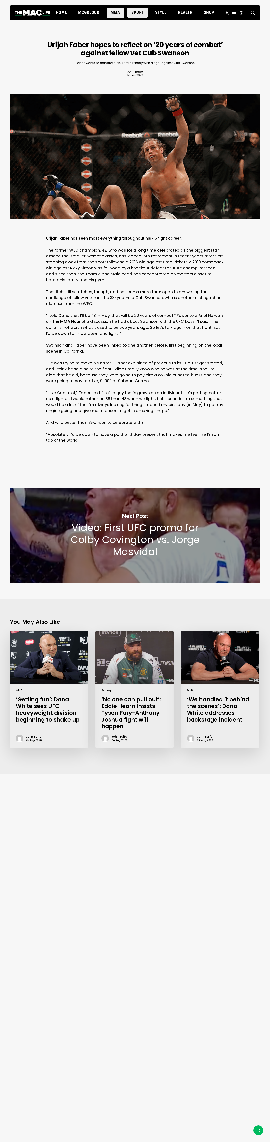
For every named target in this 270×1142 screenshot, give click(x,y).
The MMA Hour (66, 321)
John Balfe (135, 72)
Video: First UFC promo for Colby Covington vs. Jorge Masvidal (135, 535)
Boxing (106, 690)
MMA (19, 690)
